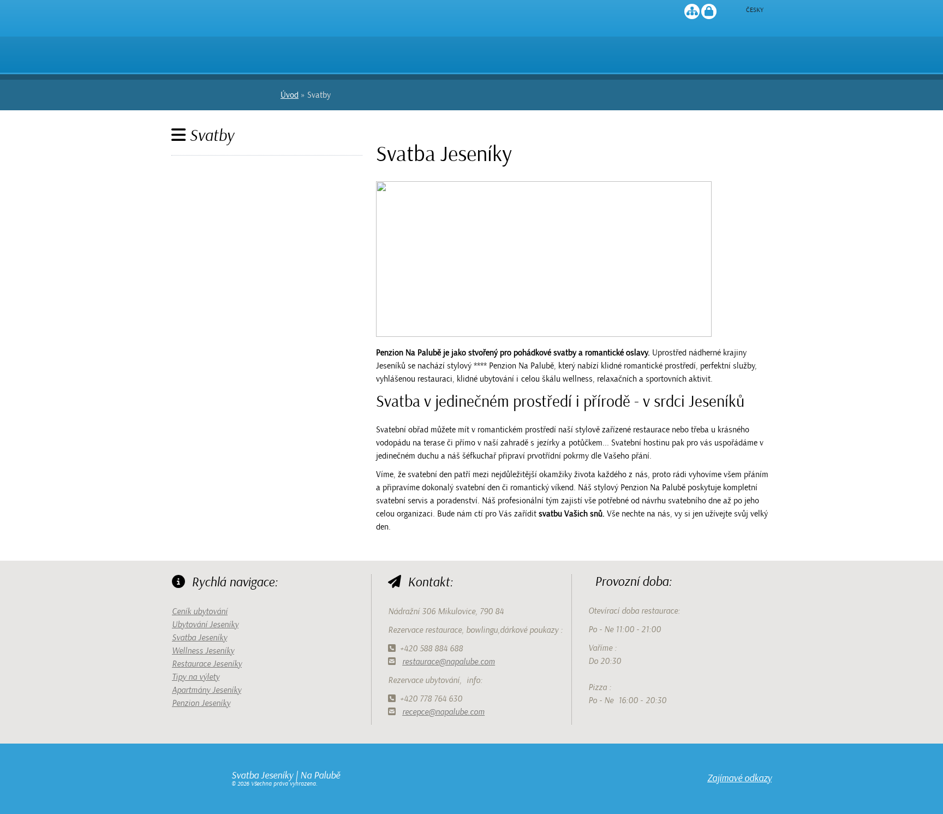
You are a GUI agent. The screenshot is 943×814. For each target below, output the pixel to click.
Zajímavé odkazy (739, 778)
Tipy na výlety (195, 677)
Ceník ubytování (200, 611)
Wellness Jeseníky (203, 650)
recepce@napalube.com (443, 711)
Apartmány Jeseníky (206, 690)
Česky (754, 10)
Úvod (222, 50)
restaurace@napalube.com (448, 661)
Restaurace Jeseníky (207, 663)
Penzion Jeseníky (201, 703)
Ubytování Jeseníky (205, 624)
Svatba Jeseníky (199, 637)
